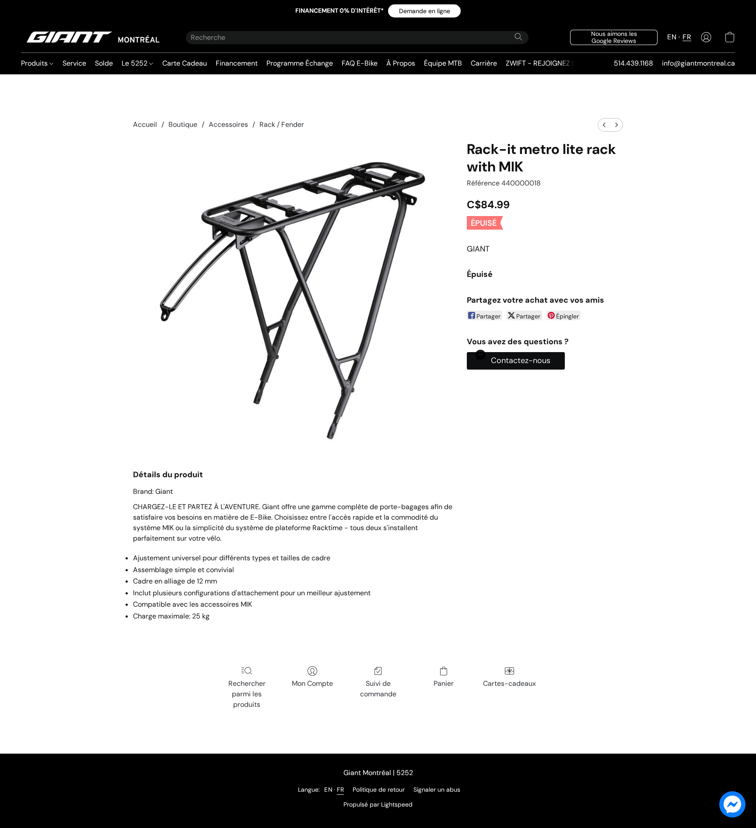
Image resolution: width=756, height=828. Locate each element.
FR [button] (686, 37)
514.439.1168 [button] (633, 63)
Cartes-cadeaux (509, 683)
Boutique (182, 124)
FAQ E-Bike (360, 63)
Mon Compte (312, 683)
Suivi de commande (378, 689)
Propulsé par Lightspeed (378, 804)
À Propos (400, 63)
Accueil (145, 124)
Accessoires (228, 124)
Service (74, 63)
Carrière (484, 63)
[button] (424, 10)
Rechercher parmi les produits (247, 694)
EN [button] (671, 37)
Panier (444, 683)
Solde (104, 63)
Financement (237, 63)
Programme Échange (299, 63)
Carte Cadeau (184, 63)
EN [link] (328, 789)
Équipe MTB (443, 63)
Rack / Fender (281, 124)
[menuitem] (604, 125)
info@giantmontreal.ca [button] (698, 63)
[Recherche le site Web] (518, 37)
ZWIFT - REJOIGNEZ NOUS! (549, 63)
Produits (35, 63)
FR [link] (340, 789)
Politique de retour (379, 789)
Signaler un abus (436, 789)
